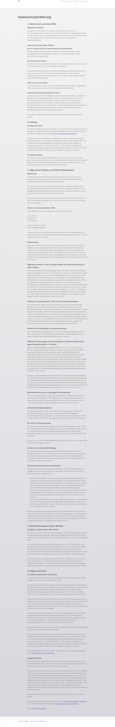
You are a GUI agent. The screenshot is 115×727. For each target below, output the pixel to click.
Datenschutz (43, 721)
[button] (57, 726)
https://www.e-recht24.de (39, 708)
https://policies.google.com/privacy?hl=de (43, 653)
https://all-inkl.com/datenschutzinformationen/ (64, 133)
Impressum (33, 721)
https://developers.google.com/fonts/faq (75, 701)
